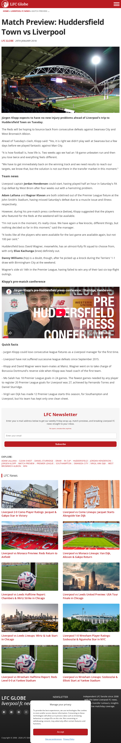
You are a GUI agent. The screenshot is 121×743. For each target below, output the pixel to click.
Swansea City (81, 463)
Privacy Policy (68, 739)
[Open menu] (117, 4)
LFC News (11, 475)
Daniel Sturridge (43, 460)
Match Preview (26, 463)
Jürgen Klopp (8, 463)
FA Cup (67, 460)
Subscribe (60, 444)
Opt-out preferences (53, 739)
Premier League (45, 463)
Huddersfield (80, 460)
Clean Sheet (25, 460)
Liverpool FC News (20, 11)
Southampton (63, 463)
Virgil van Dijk (98, 463)
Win (25, 466)
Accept (60, 732)
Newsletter (60, 697)
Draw (58, 460)
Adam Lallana (9, 460)
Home (6, 11)
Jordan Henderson (100, 460)
